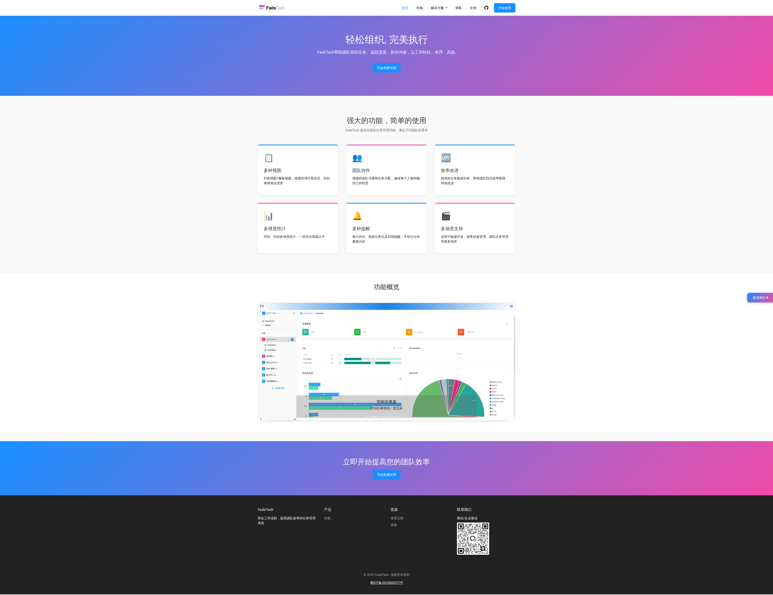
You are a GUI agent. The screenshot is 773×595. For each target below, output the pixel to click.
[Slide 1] (368, 416)
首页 (405, 8)
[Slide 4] (390, 416)
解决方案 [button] (438, 8)
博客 (458, 8)
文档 (473, 8)
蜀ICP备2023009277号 (386, 583)
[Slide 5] (397, 416)
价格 (419, 8)
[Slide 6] (405, 416)
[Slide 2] (376, 416)
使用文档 (397, 518)
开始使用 (504, 8)
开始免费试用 (386, 68)
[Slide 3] (383, 416)
